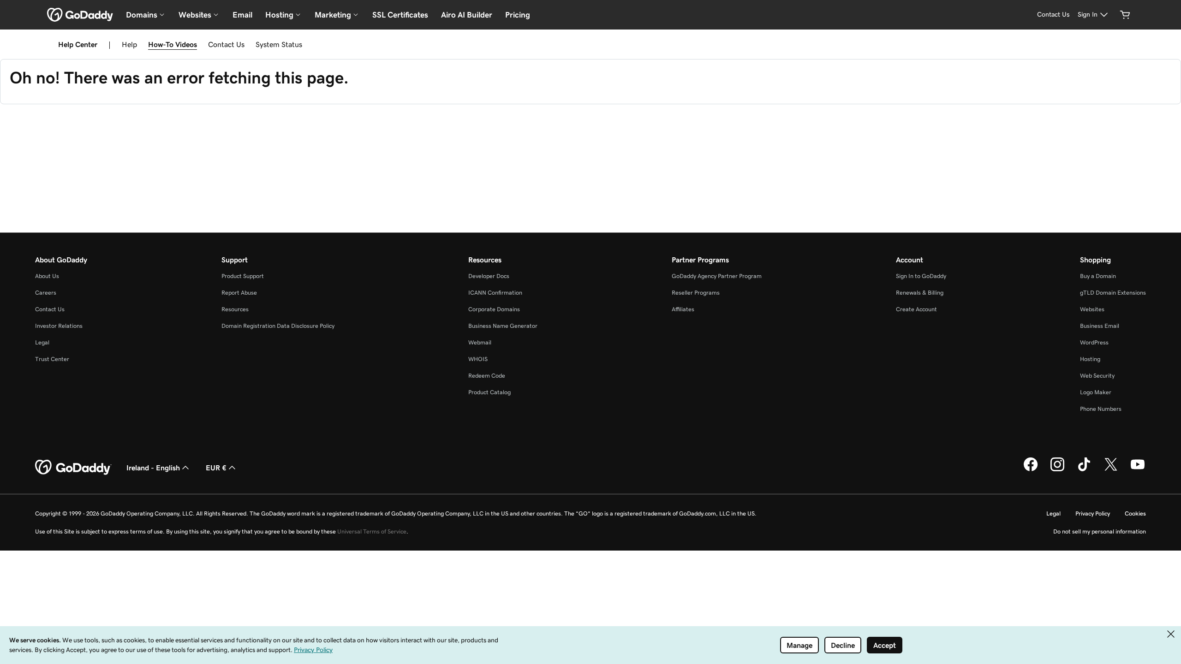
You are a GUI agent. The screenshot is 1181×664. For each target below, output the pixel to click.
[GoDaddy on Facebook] (1030, 470)
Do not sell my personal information (1099, 531)
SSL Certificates (400, 15)
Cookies (1135, 513)
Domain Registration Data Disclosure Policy (277, 326)
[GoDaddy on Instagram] (1057, 470)
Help (129, 44)
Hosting (1090, 359)
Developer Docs (488, 276)
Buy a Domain (1098, 276)
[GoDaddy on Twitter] (1111, 470)
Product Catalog (489, 392)
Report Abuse (239, 293)
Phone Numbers (1100, 409)
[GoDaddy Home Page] (73, 467)
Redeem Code (486, 376)
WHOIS (478, 359)
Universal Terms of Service (371, 531)
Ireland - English (153, 467)
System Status (279, 44)
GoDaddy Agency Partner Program (717, 276)
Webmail (479, 342)
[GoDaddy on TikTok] (1084, 470)
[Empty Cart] (1125, 14)
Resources (235, 309)
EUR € (216, 467)
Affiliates (683, 309)
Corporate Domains (494, 309)
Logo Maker (1095, 392)
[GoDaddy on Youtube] (1137, 470)
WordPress (1094, 342)
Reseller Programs (696, 293)
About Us (47, 276)
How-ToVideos (172, 44)
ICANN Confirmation (495, 293)
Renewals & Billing (919, 293)
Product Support (242, 276)
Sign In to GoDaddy (921, 276)
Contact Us (226, 44)
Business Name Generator (502, 326)
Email (242, 15)
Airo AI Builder (466, 15)
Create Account (916, 309)
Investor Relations (59, 326)
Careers (45, 293)
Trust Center (52, 359)
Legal (42, 342)
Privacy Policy (1092, 513)
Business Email (1099, 326)
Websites (1092, 309)
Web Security (1097, 376)
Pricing (517, 15)
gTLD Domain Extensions (1113, 293)
